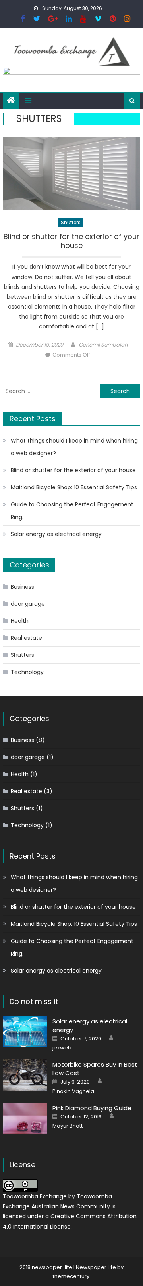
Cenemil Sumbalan (103, 345)
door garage (28, 604)
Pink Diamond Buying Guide (91, 1108)
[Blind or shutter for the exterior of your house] (71, 173)
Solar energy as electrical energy (56, 534)
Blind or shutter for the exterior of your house (71, 241)
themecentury (71, 1276)
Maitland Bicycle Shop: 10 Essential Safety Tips (74, 487)
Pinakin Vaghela (73, 1091)
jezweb (62, 1047)
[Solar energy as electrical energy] (25, 1031)
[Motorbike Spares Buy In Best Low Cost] (25, 1075)
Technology (27, 672)
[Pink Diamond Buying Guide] (25, 1118)
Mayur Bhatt (67, 1126)
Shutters (71, 222)
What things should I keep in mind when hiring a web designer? (74, 447)
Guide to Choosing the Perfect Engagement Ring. (72, 510)
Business (22, 587)
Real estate (26, 638)
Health (20, 621)
